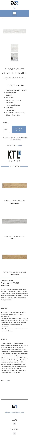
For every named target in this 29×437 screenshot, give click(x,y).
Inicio (6, 77)
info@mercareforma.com (14, 413)
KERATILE (19, 145)
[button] (14, 8)
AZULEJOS (11, 77)
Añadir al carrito (18, 129)
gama (8, 381)
